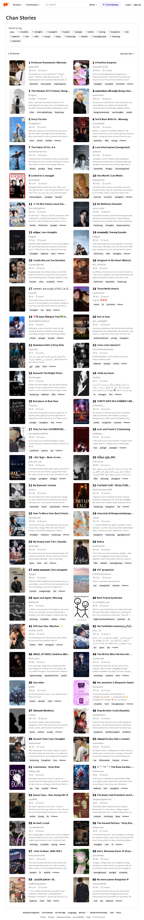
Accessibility (78, 917)
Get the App (60, 912)
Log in (128, 4)
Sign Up (137, 4)
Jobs (112, 912)
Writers (82, 912)
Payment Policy (64, 917)
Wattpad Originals (31, 912)
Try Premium (111, 4)
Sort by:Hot (126, 53)
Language (72, 912)
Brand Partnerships (98, 912)
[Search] (47, 5)
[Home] (6, 5)
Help (88, 917)
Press (118, 912)
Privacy (51, 917)
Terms (43, 917)
